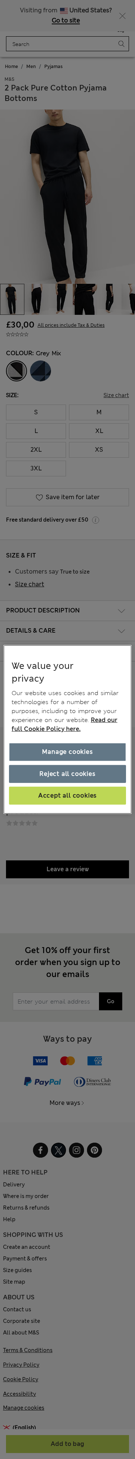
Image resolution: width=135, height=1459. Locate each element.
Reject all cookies (67, 773)
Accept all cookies (67, 795)
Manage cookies (67, 752)
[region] (67, 729)
